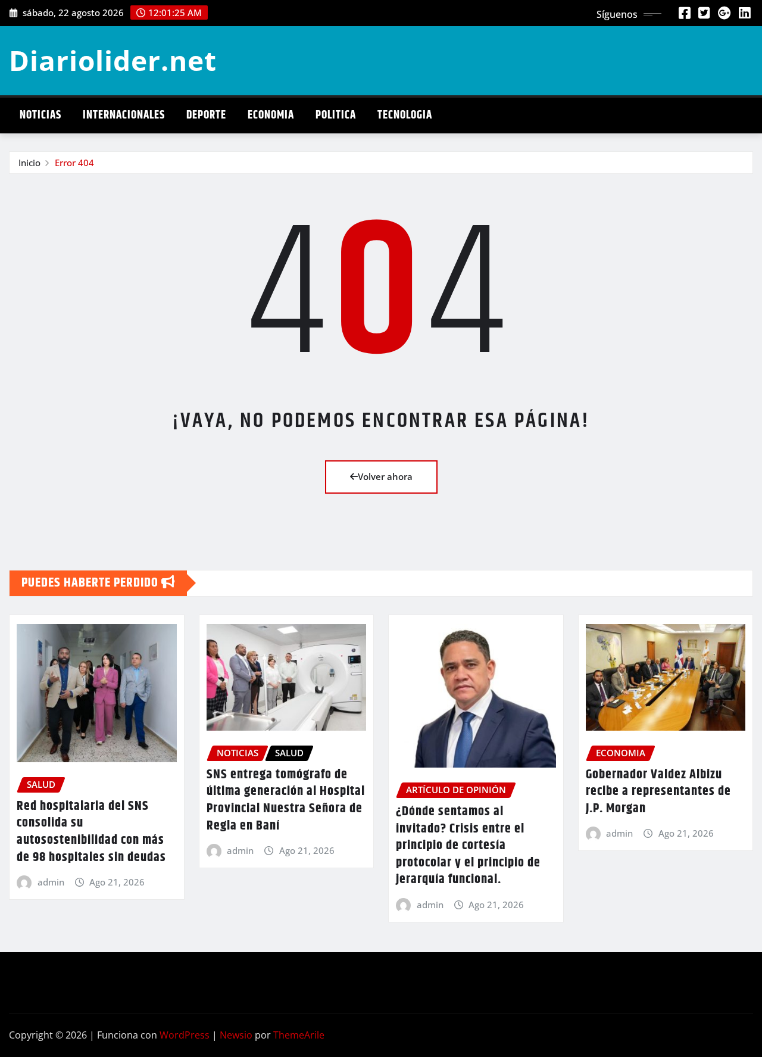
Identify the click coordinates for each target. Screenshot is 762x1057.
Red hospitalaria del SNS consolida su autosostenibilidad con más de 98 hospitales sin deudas (91, 832)
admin (51, 882)
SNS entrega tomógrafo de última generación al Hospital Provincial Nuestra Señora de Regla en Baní (286, 800)
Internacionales (124, 115)
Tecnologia (404, 115)
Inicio (29, 163)
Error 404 (74, 163)
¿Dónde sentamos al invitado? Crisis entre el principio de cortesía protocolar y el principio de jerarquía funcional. (468, 846)
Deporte (206, 115)
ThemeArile (298, 1035)
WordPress (185, 1035)
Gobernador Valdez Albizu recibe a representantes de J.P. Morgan (658, 792)
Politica (336, 115)
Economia (271, 115)
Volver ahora (385, 476)
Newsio (236, 1035)
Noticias (40, 115)
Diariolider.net (113, 60)
